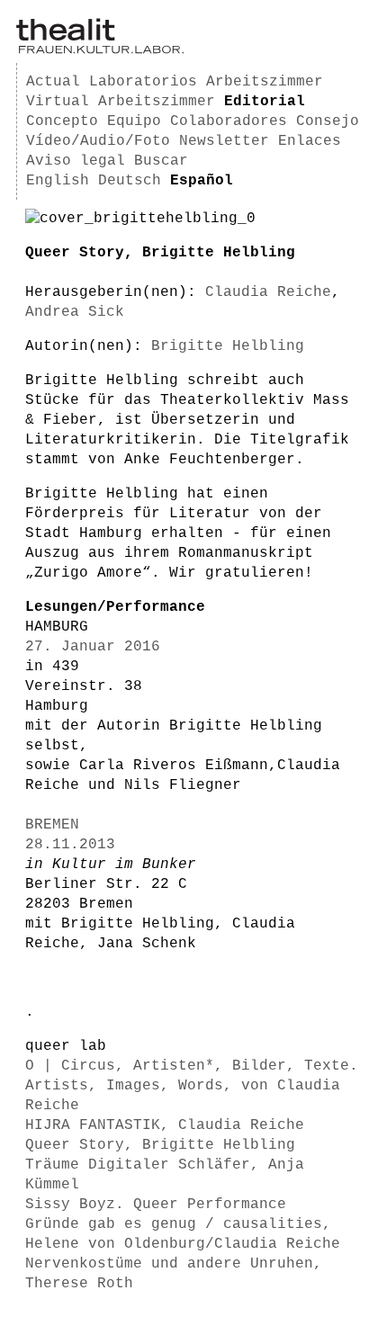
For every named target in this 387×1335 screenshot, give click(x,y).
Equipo (134, 121)
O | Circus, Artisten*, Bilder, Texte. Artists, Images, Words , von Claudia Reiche (191, 1086)
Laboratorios (143, 82)
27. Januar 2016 (92, 647)
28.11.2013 (70, 845)
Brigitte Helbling (227, 346)
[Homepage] (100, 50)
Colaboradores (228, 121)
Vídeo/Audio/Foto (98, 141)
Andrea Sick (74, 312)
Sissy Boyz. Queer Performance (155, 1204)
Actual (53, 82)
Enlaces (309, 141)
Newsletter (224, 141)
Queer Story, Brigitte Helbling (160, 1145)
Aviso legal (75, 161)
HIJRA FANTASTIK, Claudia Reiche (164, 1125)
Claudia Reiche (268, 292)
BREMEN (52, 825)
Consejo (327, 121)
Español (201, 181)
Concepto (62, 121)
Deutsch (129, 181)
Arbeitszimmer (264, 82)
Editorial (264, 102)
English (57, 181)
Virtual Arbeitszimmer (120, 102)
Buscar (161, 161)
